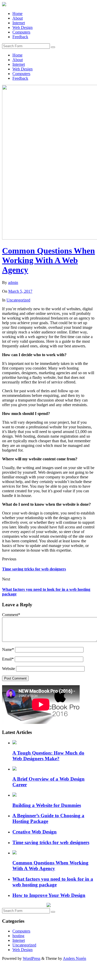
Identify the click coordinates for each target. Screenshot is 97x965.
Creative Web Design (34, 832)
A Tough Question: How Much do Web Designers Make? (48, 755)
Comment (11, 614)
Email (8, 659)
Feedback (20, 37)
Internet (18, 23)
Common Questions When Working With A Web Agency (48, 260)
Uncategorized (18, 300)
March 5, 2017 (20, 291)
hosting (18, 936)
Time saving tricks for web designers (34, 569)
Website (8, 668)
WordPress (31, 958)
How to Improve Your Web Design (48, 895)
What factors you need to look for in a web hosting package (52, 881)
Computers (21, 32)
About (17, 18)
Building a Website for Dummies (46, 805)
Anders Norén (74, 958)
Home (17, 13)
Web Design (22, 27)
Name (8, 649)
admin (13, 282)
